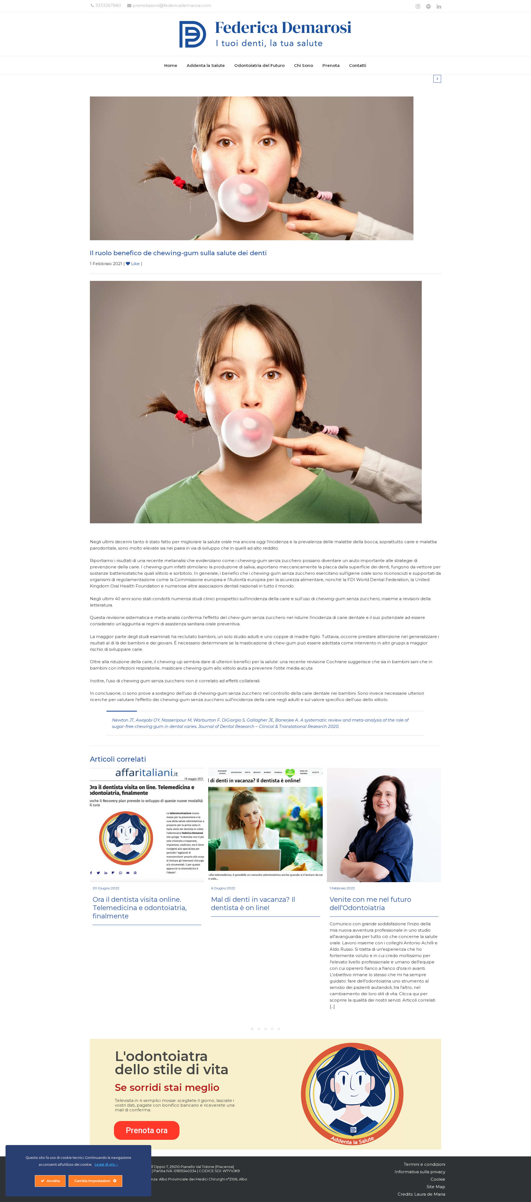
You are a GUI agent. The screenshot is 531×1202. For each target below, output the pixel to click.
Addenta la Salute (206, 65)
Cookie (438, 1179)
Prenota (331, 65)
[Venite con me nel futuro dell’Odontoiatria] (384, 825)
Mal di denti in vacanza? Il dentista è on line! (253, 903)
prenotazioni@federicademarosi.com (172, 5)
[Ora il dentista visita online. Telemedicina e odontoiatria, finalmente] (147, 825)
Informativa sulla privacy (420, 1171)
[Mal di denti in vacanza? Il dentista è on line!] (265, 825)
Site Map (436, 1186)
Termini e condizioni (424, 1164)
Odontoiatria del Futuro (259, 65)
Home (170, 65)
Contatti (357, 65)
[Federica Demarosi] (265, 34)
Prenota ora (147, 1130)
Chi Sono (303, 65)
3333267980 (108, 5)
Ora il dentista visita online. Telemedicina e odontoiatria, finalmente (140, 907)
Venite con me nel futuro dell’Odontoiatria (370, 903)
